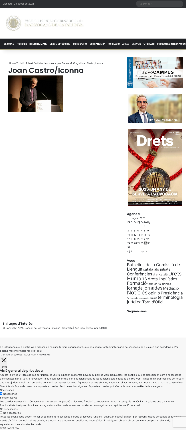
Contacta (67, 327)
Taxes (153, 297)
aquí (39, 350)
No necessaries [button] (9, 409)
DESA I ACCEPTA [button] (9, 428)
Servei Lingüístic (60, 44)
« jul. (130, 251)
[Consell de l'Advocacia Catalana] (44, 23)
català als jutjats (156, 269)
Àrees (125, 44)
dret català (160, 274)
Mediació (171, 288)
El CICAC (9, 44)
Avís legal (80, 327)
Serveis (136, 44)
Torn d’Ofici (80, 44)
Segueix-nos (137, 311)
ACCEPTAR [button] (30, 354)
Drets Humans (38, 44)
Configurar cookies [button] (11, 354)
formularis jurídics (159, 284)
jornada (135, 288)
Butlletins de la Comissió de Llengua (153, 267)
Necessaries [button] (7, 390)
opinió (154, 293)
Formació (114, 44)
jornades (152, 288)
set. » (144, 251)
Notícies (22, 44)
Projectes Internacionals (138, 298)
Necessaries (10, 393)
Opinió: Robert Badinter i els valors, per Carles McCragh (48, 63)
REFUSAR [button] (44, 354)
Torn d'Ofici (152, 302)
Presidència (172, 293)
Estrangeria (97, 44)
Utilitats (149, 44)
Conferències (139, 273)
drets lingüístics (162, 279)
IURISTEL (104, 327)
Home (12, 63)
